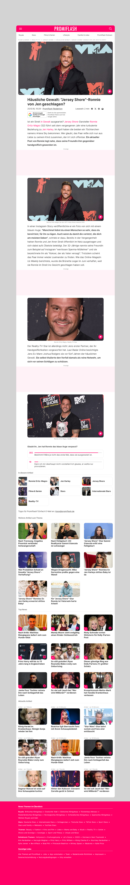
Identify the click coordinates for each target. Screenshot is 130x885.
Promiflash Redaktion (52, 109)
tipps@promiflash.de (64, 511)
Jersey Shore (71, 121)
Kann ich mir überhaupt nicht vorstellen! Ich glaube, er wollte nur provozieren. (63, 465)
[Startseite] (65, 28)
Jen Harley (47, 129)
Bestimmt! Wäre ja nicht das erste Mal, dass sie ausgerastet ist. (63, 455)
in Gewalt (45, 121)
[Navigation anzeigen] (20, 29)
